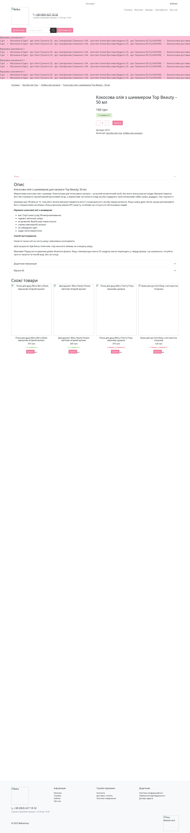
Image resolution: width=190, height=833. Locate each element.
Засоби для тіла (30, 85)
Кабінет (174, 3)
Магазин (138, 9)
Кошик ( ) (66, 30)
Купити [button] (30, 351)
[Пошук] (53, 30)
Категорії (20, 30)
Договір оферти (146, 798)
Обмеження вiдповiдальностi (152, 795)
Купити (117, 123)
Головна (128, 9)
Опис (16, 176)
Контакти (101, 793)
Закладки (90, 3)
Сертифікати (161, 9)
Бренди (149, 9)
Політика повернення (106, 798)
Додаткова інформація (25, 263)
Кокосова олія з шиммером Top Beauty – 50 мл (86, 85)
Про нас (174, 9)
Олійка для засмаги (50, 85)
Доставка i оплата (104, 795)
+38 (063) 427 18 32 (46, 14)
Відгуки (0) (19, 270)
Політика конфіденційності (151, 793)
